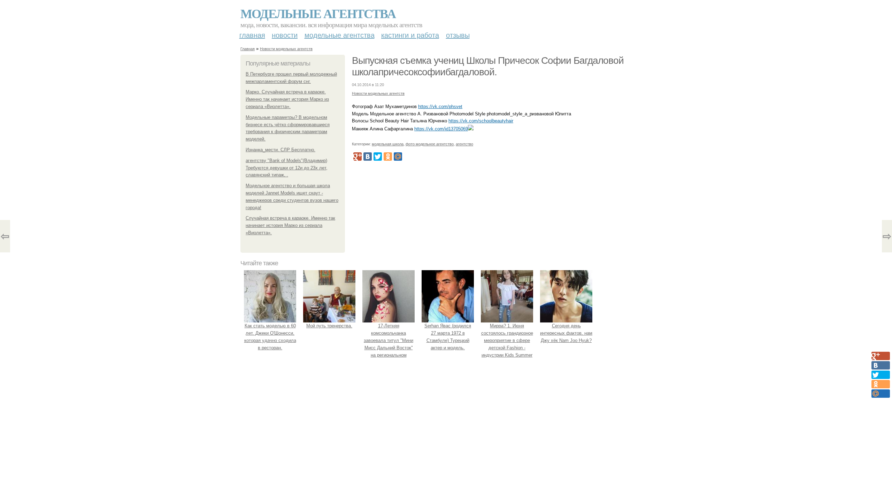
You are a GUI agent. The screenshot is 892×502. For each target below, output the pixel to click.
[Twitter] (378, 156)
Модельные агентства (317, 13)
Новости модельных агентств (286, 49)
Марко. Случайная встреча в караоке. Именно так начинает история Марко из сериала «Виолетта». (287, 99)
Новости (285, 35)
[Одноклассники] (388, 156)
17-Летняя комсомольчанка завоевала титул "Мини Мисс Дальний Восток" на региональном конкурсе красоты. (388, 344)
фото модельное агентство (430, 144)
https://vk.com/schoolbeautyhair (480, 120)
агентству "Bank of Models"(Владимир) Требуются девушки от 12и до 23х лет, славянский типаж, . (287, 168)
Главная (252, 35)
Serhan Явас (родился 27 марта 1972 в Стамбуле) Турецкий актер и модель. (447, 336)
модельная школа (387, 144)
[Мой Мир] (398, 156)
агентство (464, 144)
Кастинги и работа (410, 35)
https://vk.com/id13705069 (441, 128)
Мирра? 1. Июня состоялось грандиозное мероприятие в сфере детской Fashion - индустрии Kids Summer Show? (507, 344)
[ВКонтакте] (367, 156)
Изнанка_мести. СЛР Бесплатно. (280, 149)
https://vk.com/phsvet (440, 106)
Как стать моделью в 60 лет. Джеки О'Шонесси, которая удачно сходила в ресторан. (270, 336)
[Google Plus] (357, 156)
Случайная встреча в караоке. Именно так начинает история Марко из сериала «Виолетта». (290, 225)
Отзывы (458, 35)
